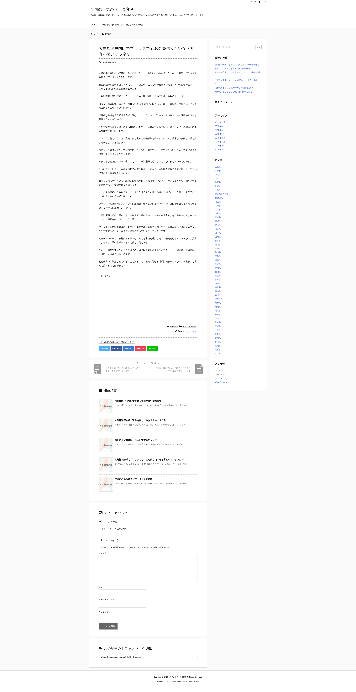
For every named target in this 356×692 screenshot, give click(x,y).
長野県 (218, 330)
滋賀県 (218, 287)
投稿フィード (221, 374)
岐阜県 (218, 240)
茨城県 (218, 322)
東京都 (218, 275)
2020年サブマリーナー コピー (168, 686)
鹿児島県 (174, 326)
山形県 (218, 233)
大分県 (218, 205)
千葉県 (218, 190)
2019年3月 (220, 130)
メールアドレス (106, 599)
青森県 (218, 334)
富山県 (218, 225)
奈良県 (218, 213)
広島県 (218, 256)
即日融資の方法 (221, 194)
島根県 (218, 252)
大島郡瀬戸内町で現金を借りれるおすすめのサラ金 (140, 420)
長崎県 (218, 326)
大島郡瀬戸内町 (189, 326)
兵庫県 (218, 182)
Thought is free (193, 681)
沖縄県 (218, 283)
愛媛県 (218, 264)
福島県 (218, 310)
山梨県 (218, 236)
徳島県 (218, 260)
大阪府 (218, 209)
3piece (192, 331)
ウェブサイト (104, 612)
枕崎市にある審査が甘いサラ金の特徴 (133, 479)
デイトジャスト (208, 686)
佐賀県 (218, 174)
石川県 (218, 295)
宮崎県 (218, 221)
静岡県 (218, 338)
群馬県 (218, 318)
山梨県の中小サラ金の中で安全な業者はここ (234, 88)
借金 (217, 178)
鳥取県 (218, 349)
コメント (103, 553)
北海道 (218, 186)
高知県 (218, 345)
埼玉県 (218, 201)
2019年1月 (219, 134)
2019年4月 (220, 126)
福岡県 (218, 307)
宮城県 (218, 217)
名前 (101, 587)
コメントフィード (222, 378)
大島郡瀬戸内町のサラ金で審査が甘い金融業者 (138, 400)
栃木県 (218, 279)
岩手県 (218, 248)
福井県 (218, 303)
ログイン (219, 370)
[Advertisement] (148, 297)
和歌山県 (219, 198)
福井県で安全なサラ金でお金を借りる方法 (233, 92)
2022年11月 (220, 122)
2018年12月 (220, 138)
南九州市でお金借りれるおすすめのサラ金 (136, 439)
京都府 (218, 170)
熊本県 (218, 291)
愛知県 (218, 268)
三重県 (218, 166)
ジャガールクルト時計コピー (191, 686)
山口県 (218, 229)
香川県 (218, 342)
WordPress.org (221, 382)
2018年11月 (220, 141)
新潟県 (218, 271)
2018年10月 (220, 145)
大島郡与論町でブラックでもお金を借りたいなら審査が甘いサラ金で (149, 459)
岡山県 (218, 244)
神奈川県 (219, 299)
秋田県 (218, 314)
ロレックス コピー (149, 686)
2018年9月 (220, 149)
